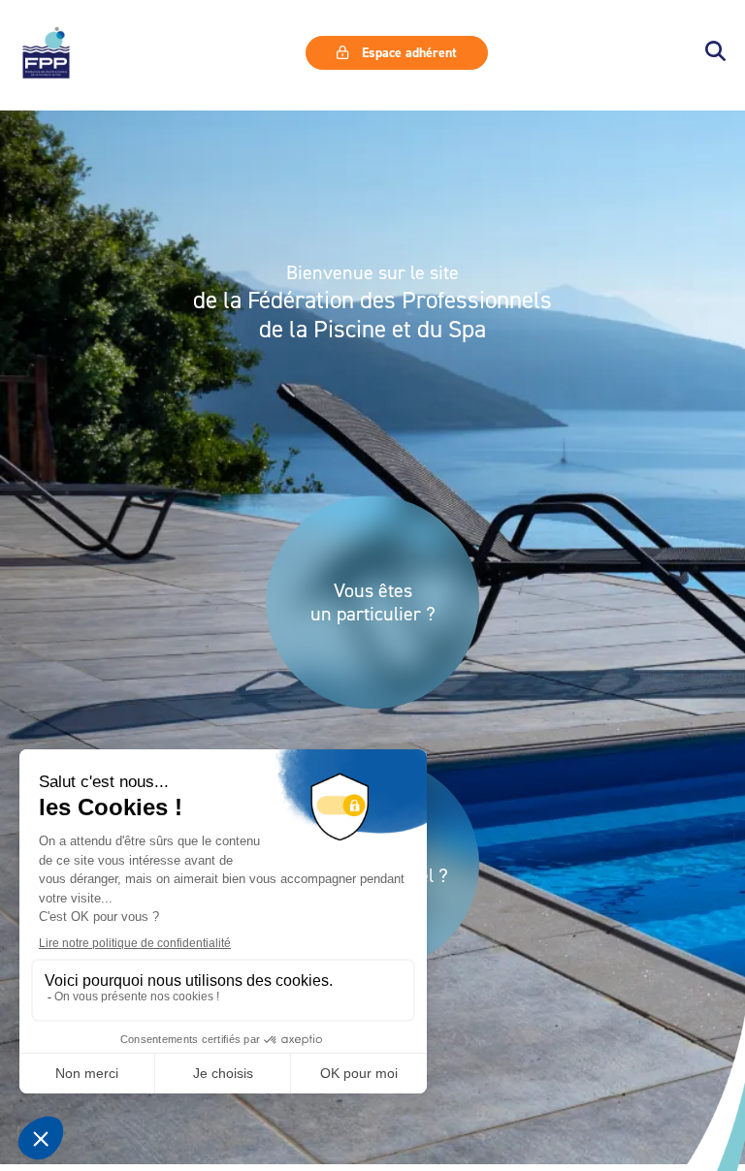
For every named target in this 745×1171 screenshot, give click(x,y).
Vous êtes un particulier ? (373, 602)
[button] (715, 53)
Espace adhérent (407, 52)
